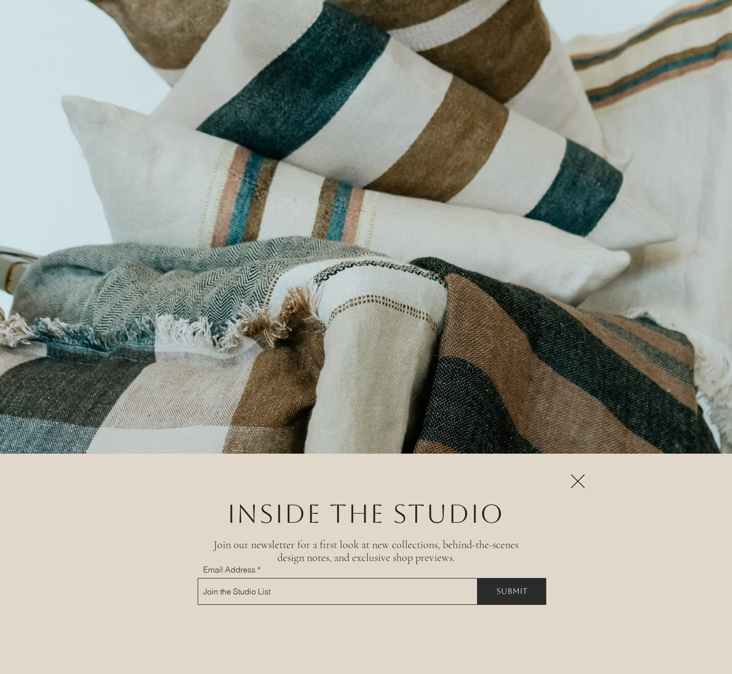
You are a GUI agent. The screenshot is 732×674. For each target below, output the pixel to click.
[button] (578, 481)
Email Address (229, 570)
